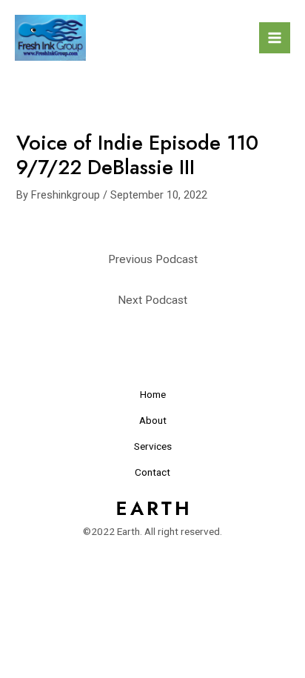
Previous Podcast (153, 259)
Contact (152, 472)
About (153, 420)
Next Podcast (152, 300)
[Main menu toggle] (274, 37)
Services (153, 446)
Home (153, 394)
